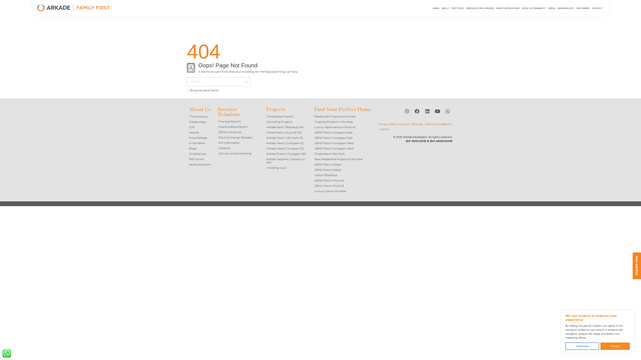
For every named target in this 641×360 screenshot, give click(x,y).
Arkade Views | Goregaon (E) (285, 143)
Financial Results (229, 121)
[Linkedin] (427, 111)
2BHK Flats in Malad (327, 164)
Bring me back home (204, 90)
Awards (194, 132)
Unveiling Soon (276, 168)
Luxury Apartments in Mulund (335, 127)
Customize (582, 346)
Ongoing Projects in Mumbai (333, 122)
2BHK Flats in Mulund (329, 180)
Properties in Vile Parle (329, 154)
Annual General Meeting (234, 153)
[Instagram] (407, 111)
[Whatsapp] (447, 111)
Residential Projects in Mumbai (335, 116)
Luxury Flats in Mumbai (330, 191)
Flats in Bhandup (325, 175)
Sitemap (417, 124)
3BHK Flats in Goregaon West (334, 148)
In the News (197, 143)
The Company (198, 116)
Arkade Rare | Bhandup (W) (285, 127)
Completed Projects (279, 116)
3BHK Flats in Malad (327, 170)
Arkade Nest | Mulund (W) (284, 132)
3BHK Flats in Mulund (329, 186)
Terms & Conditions (438, 124)
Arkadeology (197, 122)
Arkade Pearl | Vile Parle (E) (284, 138)
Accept (615, 346)
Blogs (192, 148)
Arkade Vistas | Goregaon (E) (285, 148)
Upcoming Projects (279, 122)
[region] (597, 331)
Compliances (197, 154)
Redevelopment (200, 164)
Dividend (224, 148)
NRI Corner (196, 159)
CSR (191, 127)
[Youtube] (437, 111)
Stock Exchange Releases (235, 137)
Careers (384, 129)
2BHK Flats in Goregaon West (334, 143)
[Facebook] (417, 111)
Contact (404, 124)
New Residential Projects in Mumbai (338, 159)
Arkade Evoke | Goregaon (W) (286, 154)
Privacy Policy (387, 124)
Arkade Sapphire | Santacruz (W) (285, 161)
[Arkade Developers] (73, 7)
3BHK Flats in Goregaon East (333, 138)
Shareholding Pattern (233, 126)
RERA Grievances (229, 132)
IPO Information (229, 142)
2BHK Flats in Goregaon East (333, 132)
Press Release (198, 138)
